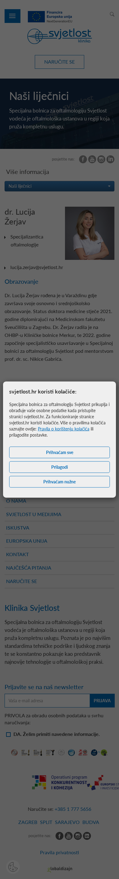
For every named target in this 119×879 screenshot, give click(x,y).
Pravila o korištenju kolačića (63, 428)
